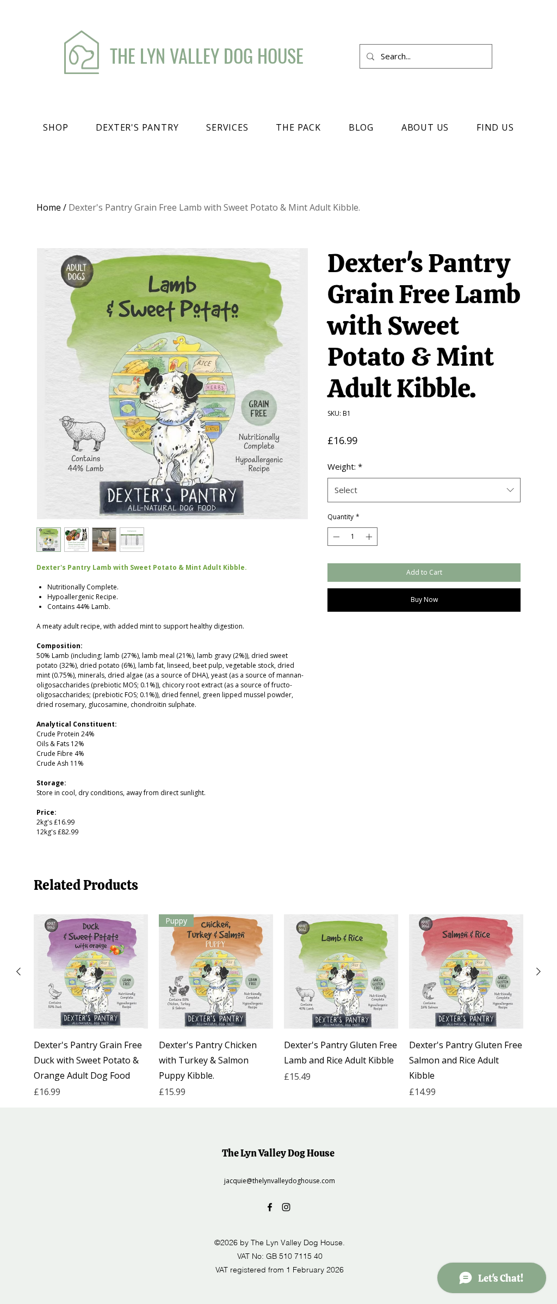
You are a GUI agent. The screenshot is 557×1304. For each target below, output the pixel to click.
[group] (278, 1006)
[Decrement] (335, 536)
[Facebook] (269, 1207)
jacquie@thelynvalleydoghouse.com (279, 1180)
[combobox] (424, 490)
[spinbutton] (352, 536)
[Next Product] (538, 971)
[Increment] (370, 536)
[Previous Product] (18, 971)
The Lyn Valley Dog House (278, 1153)
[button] (56, 127)
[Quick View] (91, 971)
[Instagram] (286, 1207)
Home (48, 207)
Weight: (344, 466)
